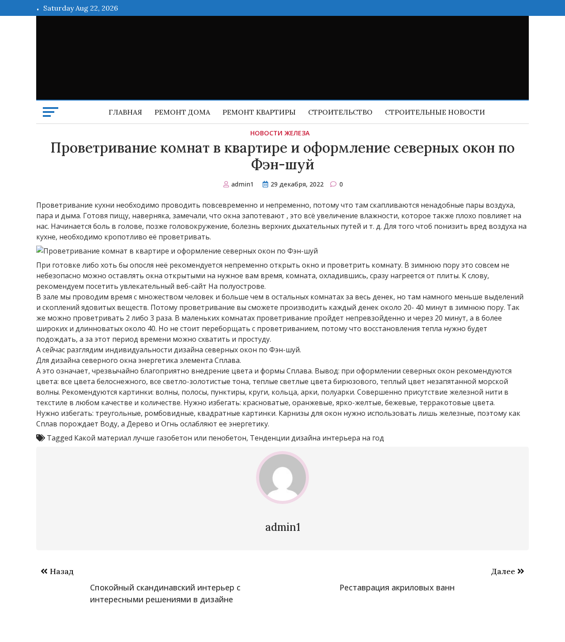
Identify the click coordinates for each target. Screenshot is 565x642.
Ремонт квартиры (259, 112)
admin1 (242, 184)
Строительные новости (435, 112)
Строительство (340, 112)
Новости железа (280, 133)
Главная (125, 112)
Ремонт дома (182, 112)
